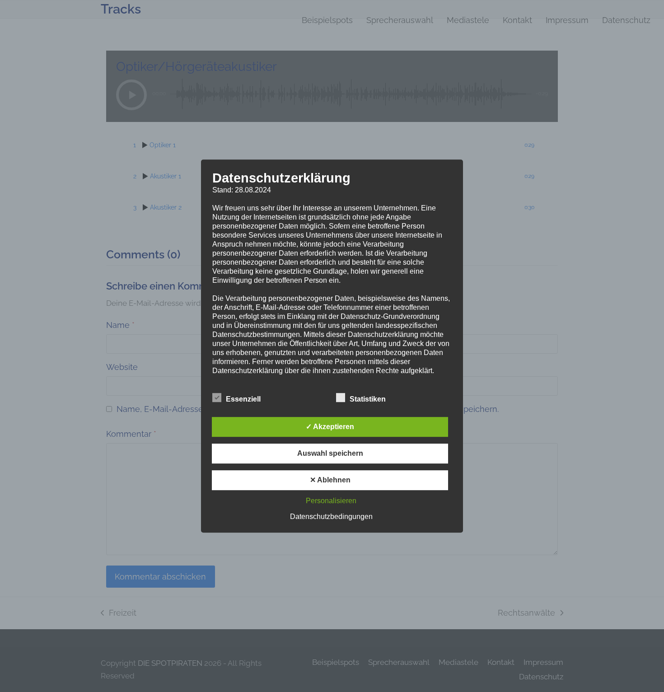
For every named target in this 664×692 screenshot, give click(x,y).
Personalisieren (331, 501)
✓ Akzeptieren (330, 426)
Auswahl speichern (330, 453)
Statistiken (368, 399)
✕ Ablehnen (330, 480)
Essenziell (243, 399)
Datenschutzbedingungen (331, 516)
